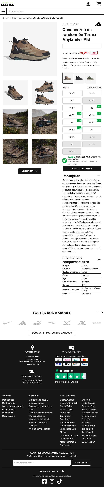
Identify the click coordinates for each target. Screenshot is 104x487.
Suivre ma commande (12, 406)
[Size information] (69, 88)
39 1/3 (92, 93)
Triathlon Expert (89, 435)
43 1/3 (95, 114)
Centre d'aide (8, 402)
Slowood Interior (90, 412)
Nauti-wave (65, 445)
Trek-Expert (87, 432)
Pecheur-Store (89, 406)
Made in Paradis (68, 441)
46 (92, 129)
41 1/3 (72, 107)
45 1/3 (75, 129)
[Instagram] (52, 482)
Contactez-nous (32, 356)
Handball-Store (67, 422)
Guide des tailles (94, 87)
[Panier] (99, 4)
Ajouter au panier (82, 168)
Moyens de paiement (39, 419)
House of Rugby (68, 425)
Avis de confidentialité (39, 428)
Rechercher (17, 11)
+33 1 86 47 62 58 (32, 364)
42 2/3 (75, 114)
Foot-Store (65, 412)
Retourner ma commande (8, 411)
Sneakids (86, 422)
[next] (102, 313)
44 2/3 (95, 122)
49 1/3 (92, 144)
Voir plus (27, 171)
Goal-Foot (65, 419)
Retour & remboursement (41, 412)
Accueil (6, 18)
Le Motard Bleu (67, 438)
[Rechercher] (10, 11)
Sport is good (88, 425)
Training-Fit (87, 428)
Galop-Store (66, 415)
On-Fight (86, 399)
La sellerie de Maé (69, 435)
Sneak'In (86, 419)
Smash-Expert (89, 415)
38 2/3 (72, 93)
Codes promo (8, 415)
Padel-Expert (88, 402)
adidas (70, 24)
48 (72, 144)
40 (72, 100)
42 (96, 107)
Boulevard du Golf (68, 402)
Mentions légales (37, 415)
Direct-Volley (66, 406)
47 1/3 (92, 137)
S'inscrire (81, 462)
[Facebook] (44, 482)
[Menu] (3, 11)
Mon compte (8, 399)
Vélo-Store (87, 438)
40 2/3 (92, 100)
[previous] (98, 313)
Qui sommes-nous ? (38, 399)
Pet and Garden (89, 409)
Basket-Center (67, 399)
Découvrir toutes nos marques (52, 332)
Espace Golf (66, 409)
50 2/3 (72, 151)
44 (76, 122)
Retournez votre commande (32, 382)
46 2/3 (72, 137)
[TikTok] (59, 482)
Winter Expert (88, 441)
